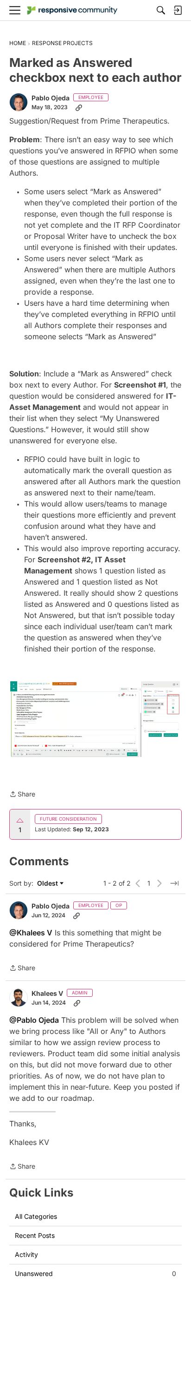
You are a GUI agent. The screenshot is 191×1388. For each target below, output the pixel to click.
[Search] (161, 10)
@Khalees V (30, 932)
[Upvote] (19, 820)
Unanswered (95, 1273)
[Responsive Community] (72, 10)
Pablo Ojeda (51, 98)
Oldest (48, 883)
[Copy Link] (78, 107)
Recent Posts (35, 1235)
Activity (26, 1254)
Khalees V (47, 993)
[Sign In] (177, 10)
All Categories (36, 1216)
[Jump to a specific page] (174, 883)
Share (22, 795)
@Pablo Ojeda (34, 1020)
